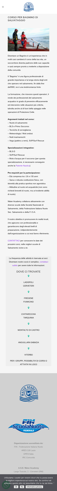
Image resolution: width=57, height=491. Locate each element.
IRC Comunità (28, 457)
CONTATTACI (14, 241)
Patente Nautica (23, 166)
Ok (16, 487)
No (22, 487)
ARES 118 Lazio (28, 450)
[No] (53, 482)
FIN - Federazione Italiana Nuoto (28, 447)
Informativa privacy (34, 487)
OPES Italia (28, 454)
